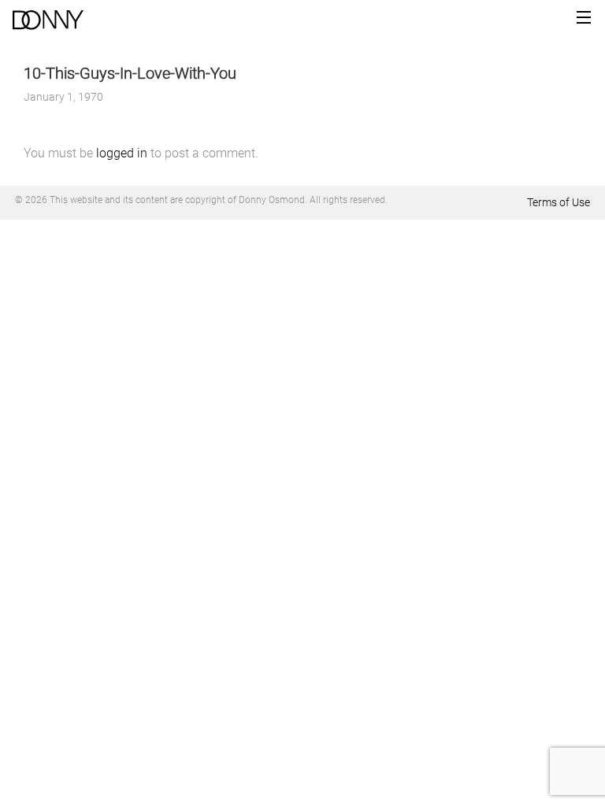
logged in (121, 153)
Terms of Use (558, 202)
